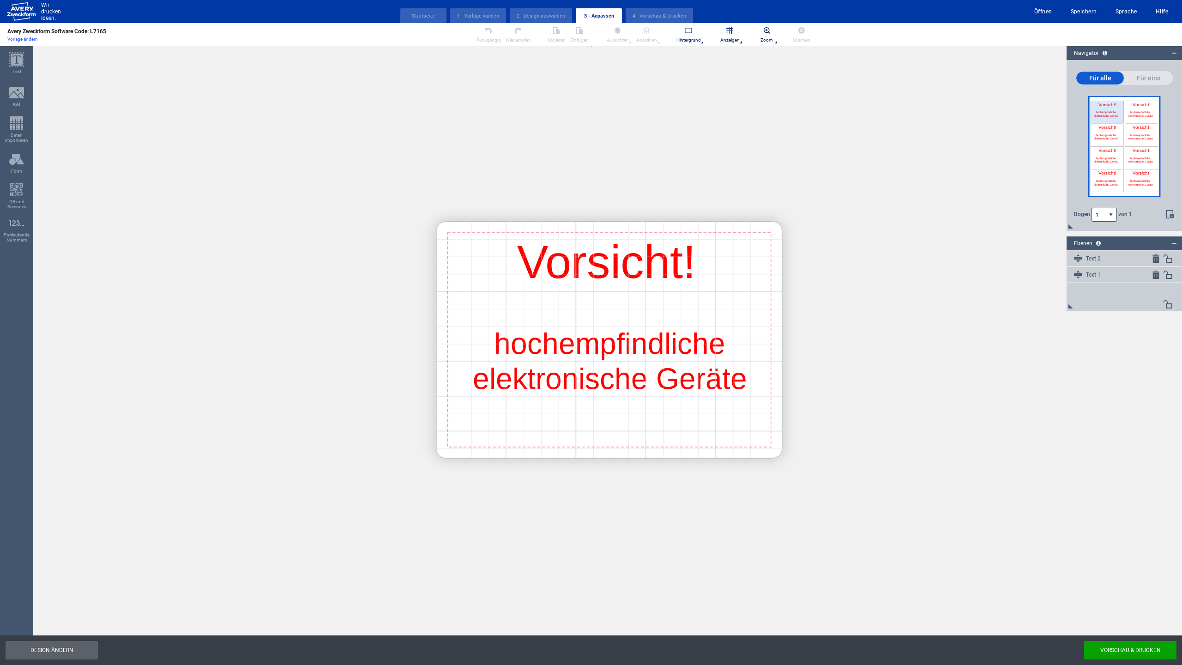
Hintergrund (688, 39)
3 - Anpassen (599, 16)
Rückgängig (488, 39)
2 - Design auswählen (541, 16)
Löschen (801, 39)
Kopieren (557, 39)
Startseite (423, 16)
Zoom (766, 39)
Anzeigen (730, 39)
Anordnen (646, 39)
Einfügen (579, 39)
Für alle (1100, 78)
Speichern (1084, 11)
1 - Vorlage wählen (478, 16)
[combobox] (1104, 215)
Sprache (1126, 11)
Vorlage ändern (22, 39)
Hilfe (1162, 11)
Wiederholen (518, 39)
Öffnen (1043, 11)
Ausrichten (618, 39)
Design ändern (51, 650)
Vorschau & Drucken (1130, 650)
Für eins (1148, 78)
